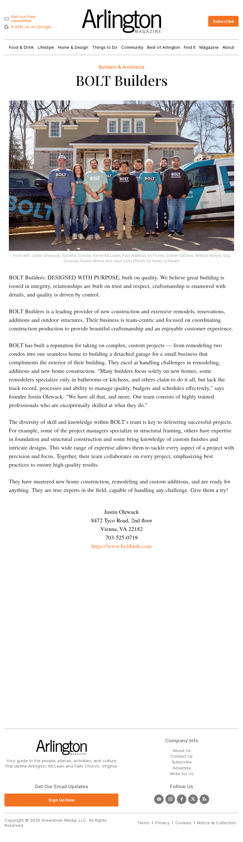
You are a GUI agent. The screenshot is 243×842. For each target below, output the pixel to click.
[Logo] (121, 21)
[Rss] (204, 799)
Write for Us (182, 773)
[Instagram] (170, 799)
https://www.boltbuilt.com (121, 546)
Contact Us (182, 756)
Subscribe (182, 761)
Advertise (181, 767)
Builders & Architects (122, 67)
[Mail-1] (159, 799)
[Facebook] (181, 799)
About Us (182, 750)
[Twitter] (193, 799)
